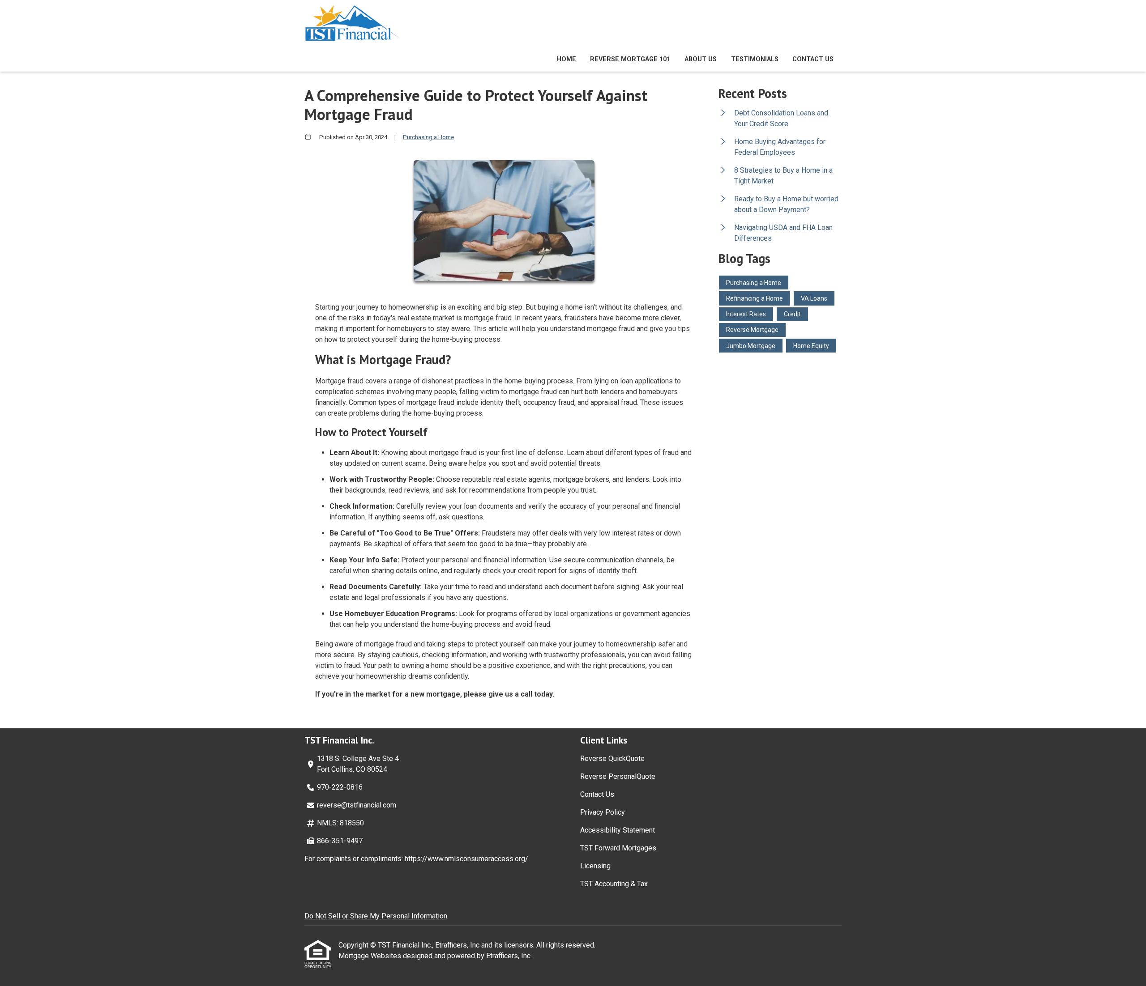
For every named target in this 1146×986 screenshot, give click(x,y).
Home (566, 59)
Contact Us (813, 59)
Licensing (595, 866)
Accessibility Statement (617, 830)
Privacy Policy (602, 812)
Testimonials (754, 59)
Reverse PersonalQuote (617, 776)
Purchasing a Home (428, 137)
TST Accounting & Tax (614, 884)
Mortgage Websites (370, 956)
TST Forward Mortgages (618, 848)
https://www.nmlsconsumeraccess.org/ (466, 858)
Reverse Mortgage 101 (630, 59)
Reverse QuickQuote (612, 758)
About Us (700, 59)
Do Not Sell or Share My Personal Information (375, 916)
